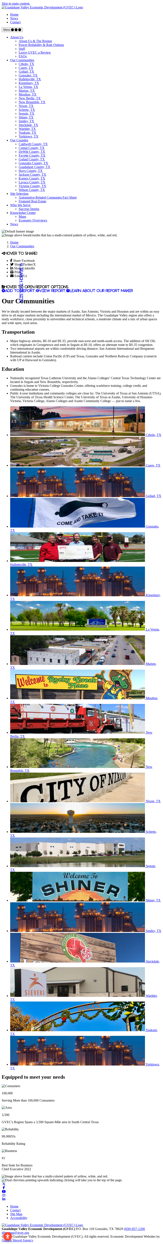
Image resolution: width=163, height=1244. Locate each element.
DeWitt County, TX (32, 151)
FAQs (23, 56)
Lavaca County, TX (32, 182)
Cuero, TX (26, 68)
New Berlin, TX (30, 98)
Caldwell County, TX (33, 144)
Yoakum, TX (27, 132)
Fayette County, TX (32, 155)
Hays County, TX (31, 171)
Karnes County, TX (32, 178)
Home (14, 14)
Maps (22, 216)
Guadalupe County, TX (34, 167)
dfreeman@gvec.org (15, 1232)
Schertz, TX (27, 109)
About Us (16, 37)
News (14, 18)
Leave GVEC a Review (35, 52)
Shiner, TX (26, 117)
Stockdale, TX (28, 125)
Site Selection (19, 193)
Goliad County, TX (32, 159)
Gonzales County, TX (33, 163)
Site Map (16, 1214)
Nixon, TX (26, 106)
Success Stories (29, 209)
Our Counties (19, 140)
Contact (15, 22)
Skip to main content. (16, 3)
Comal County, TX (32, 148)
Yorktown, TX (28, 136)
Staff (22, 48)
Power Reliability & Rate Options (41, 45)
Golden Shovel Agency (17, 1240)
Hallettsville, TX (30, 79)
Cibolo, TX (26, 64)
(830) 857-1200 (134, 1229)
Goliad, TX (26, 71)
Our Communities (22, 60)
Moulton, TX (28, 94)
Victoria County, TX (32, 186)
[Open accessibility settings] (7, 1236)
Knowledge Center (23, 213)
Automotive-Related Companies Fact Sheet (48, 197)
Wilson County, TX (32, 190)
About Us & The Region (35, 41)
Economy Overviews (33, 220)
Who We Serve (20, 205)
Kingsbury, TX (29, 83)
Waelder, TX (27, 129)
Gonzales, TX (28, 75)
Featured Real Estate (32, 201)
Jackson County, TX (32, 174)
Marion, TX (27, 90)
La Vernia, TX (28, 87)
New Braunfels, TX (32, 102)
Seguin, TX (26, 113)
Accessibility (18, 1218)
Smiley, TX (26, 121)
